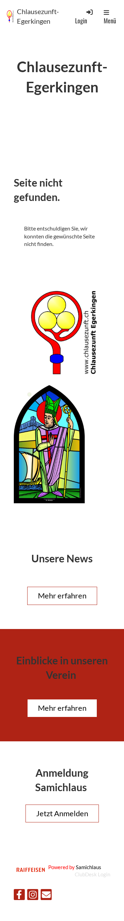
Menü (110, 20)
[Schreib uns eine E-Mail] (46, 895)
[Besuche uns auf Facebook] (19, 895)
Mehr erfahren (62, 595)
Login (81, 20)
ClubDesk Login (92, 874)
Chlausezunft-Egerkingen (38, 16)
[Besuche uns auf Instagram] (32, 895)
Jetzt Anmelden (62, 813)
